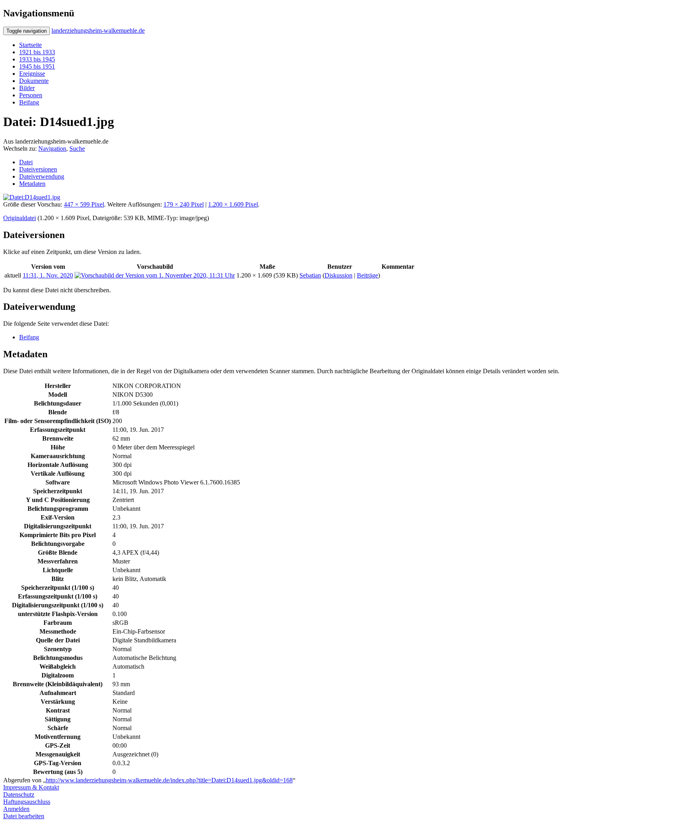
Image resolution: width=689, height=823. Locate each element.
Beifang (29, 102)
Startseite (30, 44)
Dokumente (34, 80)
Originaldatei (19, 218)
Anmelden (16, 808)
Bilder (27, 88)
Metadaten (32, 183)
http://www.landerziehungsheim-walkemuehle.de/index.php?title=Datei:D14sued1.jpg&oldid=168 (169, 780)
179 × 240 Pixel (183, 204)
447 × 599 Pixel (84, 204)
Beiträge (367, 275)
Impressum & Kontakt (31, 787)
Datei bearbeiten (23, 816)
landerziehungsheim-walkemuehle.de (98, 30)
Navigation (52, 148)
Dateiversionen (38, 169)
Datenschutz (18, 794)
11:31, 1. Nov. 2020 (48, 275)
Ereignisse (32, 73)
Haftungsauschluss (26, 801)
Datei (26, 162)
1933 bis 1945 (37, 59)
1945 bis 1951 (37, 66)
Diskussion (338, 275)
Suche (77, 148)
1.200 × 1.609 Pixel (233, 204)
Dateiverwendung (41, 176)
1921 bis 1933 (37, 52)
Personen (30, 95)
